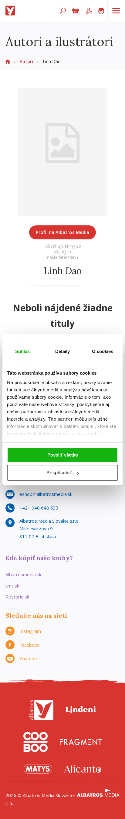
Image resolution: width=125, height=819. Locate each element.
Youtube (28, 658)
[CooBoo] (35, 742)
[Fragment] (81, 742)
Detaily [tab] (62, 351)
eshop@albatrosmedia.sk (45, 494)
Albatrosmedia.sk (23, 574)
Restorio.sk (17, 597)
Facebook (29, 645)
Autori (26, 61)
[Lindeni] (80, 710)
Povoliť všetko (62, 454)
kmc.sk (12, 586)
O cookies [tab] (102, 351)
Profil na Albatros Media (62, 232)
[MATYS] (38, 769)
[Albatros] (41, 710)
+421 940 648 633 (39, 508)
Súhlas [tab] (22, 351)
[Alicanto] (82, 769)
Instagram (30, 631)
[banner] (11, 11)
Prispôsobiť (59, 472)
